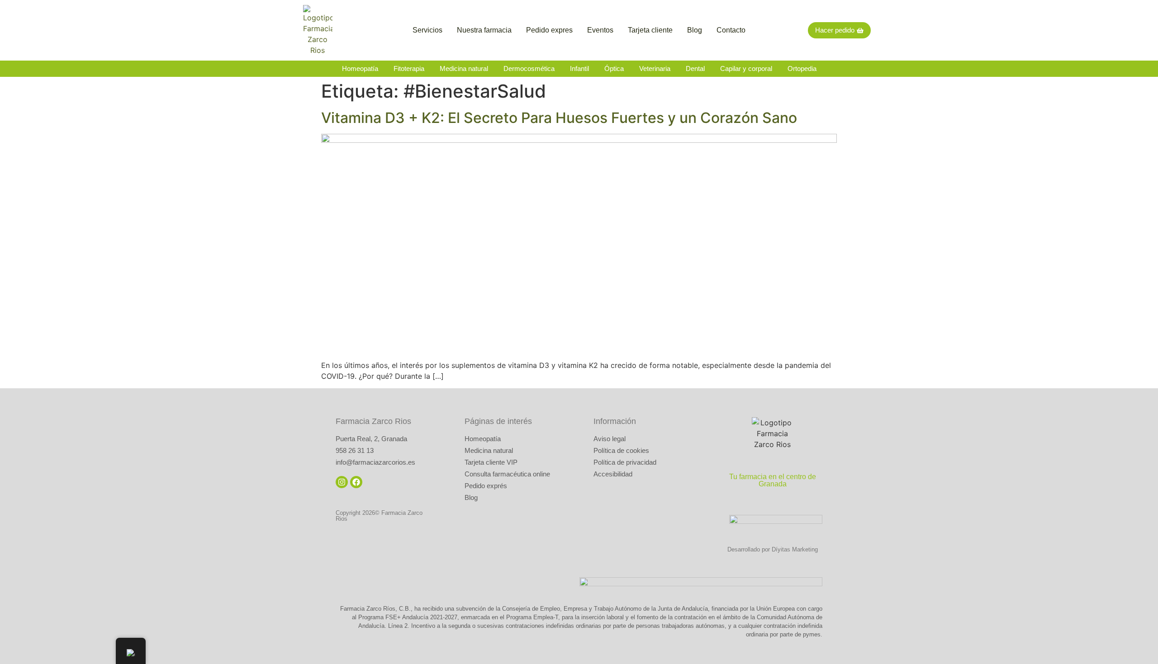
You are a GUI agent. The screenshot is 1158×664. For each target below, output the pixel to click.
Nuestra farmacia (484, 30)
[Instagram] (342, 482)
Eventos (600, 30)
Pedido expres (549, 30)
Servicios (427, 30)
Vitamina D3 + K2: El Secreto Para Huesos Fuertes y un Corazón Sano (559, 118)
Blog (694, 30)
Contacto (731, 30)
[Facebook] (356, 482)
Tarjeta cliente (650, 30)
